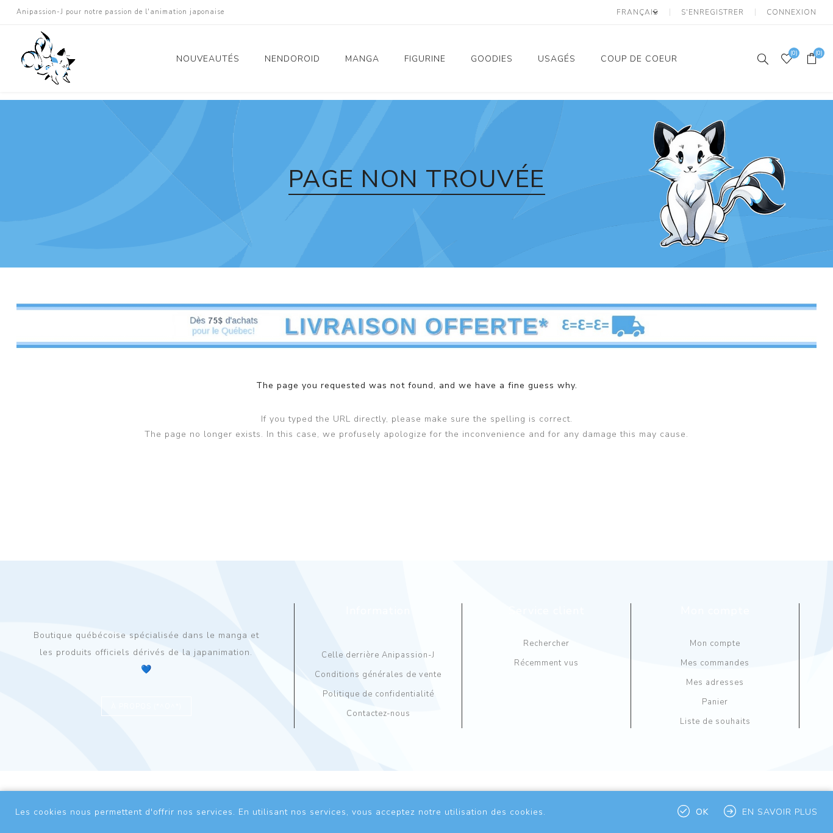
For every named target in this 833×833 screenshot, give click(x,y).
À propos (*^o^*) (146, 706)
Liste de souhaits (715, 721)
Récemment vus (546, 663)
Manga (362, 59)
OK (702, 812)
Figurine (425, 59)
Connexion (792, 12)
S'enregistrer (712, 12)
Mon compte (715, 643)
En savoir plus (780, 812)
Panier (715, 702)
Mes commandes (715, 663)
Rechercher (546, 643)
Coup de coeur (639, 59)
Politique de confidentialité (378, 694)
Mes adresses (715, 682)
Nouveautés (208, 59)
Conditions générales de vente (378, 674)
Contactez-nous (378, 713)
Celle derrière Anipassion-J (378, 655)
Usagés (557, 59)
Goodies (492, 59)
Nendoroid (292, 59)
